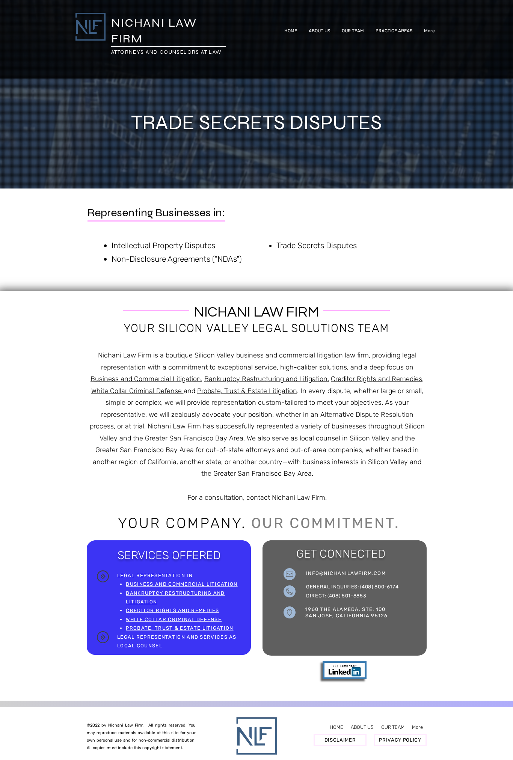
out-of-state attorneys (240, 450)
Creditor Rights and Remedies (376, 379)
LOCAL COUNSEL (139, 645)
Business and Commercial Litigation (146, 379)
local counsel (320, 438)
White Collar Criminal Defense (137, 391)
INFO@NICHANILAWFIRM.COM (346, 573)
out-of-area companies (326, 450)
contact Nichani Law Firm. (286, 497)
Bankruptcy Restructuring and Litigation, (266, 379)
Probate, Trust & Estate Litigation (247, 391)
